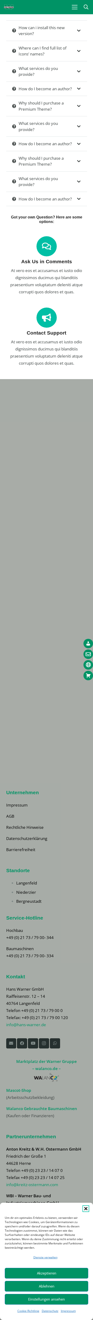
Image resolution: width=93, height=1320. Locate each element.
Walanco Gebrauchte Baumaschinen (41, 1108)
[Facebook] (22, 1043)
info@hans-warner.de (26, 1024)
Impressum (68, 1311)
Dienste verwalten (45, 1257)
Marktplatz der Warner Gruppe (46, 1061)
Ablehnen (46, 1286)
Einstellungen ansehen (46, 1299)
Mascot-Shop (18, 1090)
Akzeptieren (46, 1273)
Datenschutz (50, 1311)
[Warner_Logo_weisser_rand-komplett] (9, 7)
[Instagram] (44, 1043)
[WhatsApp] (55, 1043)
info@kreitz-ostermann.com (32, 1184)
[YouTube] (33, 1043)
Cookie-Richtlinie (28, 1311)
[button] (85, 1208)
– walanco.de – (46, 1068)
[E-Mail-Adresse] (11, 1043)
